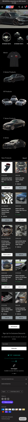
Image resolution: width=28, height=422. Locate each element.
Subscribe (14, 348)
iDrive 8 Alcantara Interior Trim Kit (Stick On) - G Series (21, 277)
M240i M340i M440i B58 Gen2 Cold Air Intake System (21, 242)
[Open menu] (2, 6)
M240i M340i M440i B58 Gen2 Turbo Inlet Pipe (6, 179)
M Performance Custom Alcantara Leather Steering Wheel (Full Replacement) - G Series (5, 245)
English (3, 391)
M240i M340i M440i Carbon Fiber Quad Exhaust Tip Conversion (6, 278)
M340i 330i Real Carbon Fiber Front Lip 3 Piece (21, 210)
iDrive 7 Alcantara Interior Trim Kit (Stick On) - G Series (6, 309)
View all (25, 158)
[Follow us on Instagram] (5, 399)
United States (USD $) (15, 391)
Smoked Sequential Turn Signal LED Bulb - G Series (21, 309)
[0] (25, 7)
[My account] (22, 7)
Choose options (7, 254)
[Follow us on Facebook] (2, 399)
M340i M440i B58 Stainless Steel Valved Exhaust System (6, 211)
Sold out (21, 187)
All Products (14, 326)
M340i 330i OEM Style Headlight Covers (20, 179)
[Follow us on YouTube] (8, 399)
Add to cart (7, 187)
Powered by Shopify (5, 418)
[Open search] (19, 7)
